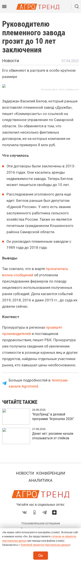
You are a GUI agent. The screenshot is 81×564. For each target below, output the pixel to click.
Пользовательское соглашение (40, 523)
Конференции (50, 473)
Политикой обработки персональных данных (45, 544)
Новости (25, 473)
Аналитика (40, 480)
